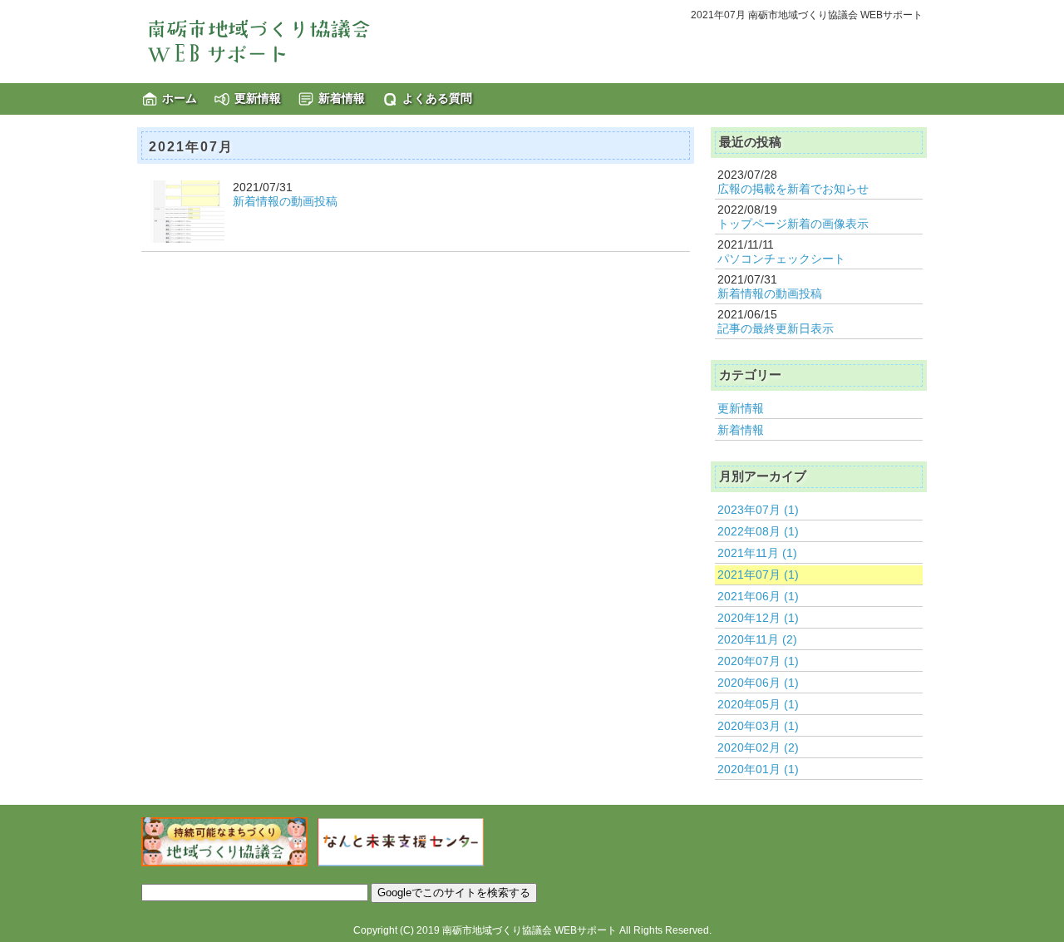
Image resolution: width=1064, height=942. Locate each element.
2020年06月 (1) (758, 682)
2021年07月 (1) (758, 574)
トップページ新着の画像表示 (793, 223)
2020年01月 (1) (758, 769)
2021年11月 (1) (757, 553)
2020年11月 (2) (757, 639)
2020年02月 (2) (758, 747)
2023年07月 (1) (758, 509)
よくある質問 (437, 98)
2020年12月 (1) (758, 617)
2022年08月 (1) (758, 531)
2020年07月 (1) (758, 661)
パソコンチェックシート (781, 258)
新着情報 (341, 98)
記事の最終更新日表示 (775, 328)
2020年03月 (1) (758, 725)
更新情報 (257, 98)
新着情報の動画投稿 (285, 201)
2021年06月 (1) (758, 596)
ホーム (179, 98)
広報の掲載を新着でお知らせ (793, 188)
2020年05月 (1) (758, 704)
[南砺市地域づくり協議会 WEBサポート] (266, 40)
